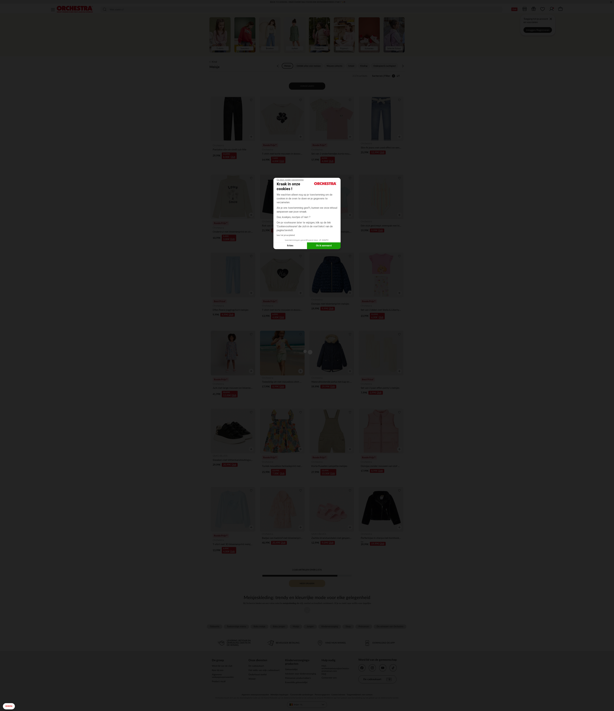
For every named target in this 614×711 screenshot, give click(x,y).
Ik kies (290, 245)
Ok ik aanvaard (324, 245)
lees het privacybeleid (286, 235)
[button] (9, 706)
